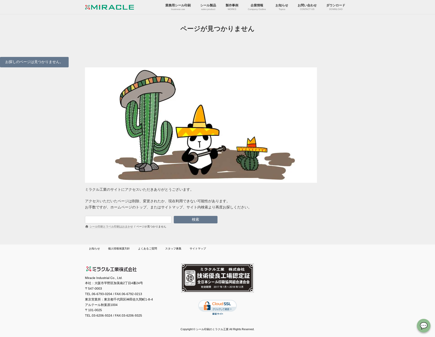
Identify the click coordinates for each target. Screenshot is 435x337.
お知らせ (94, 248)
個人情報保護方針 (119, 248)
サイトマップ (198, 248)
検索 (195, 219)
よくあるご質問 (147, 248)
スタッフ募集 (173, 248)
